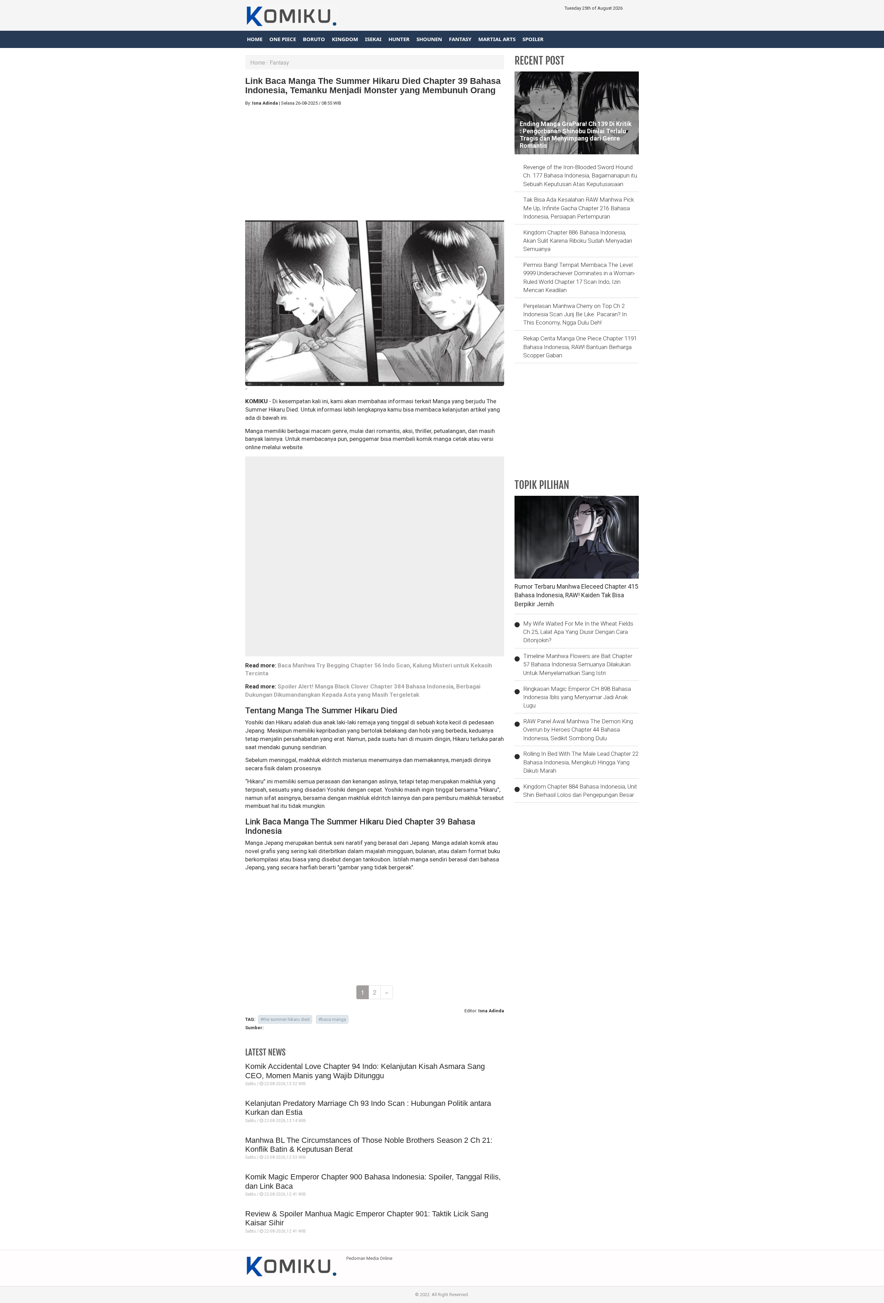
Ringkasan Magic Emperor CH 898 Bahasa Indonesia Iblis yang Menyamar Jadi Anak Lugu (577, 697)
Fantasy (460, 39)
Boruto (314, 39)
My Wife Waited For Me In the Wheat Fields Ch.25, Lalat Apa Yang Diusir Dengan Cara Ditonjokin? (578, 632)
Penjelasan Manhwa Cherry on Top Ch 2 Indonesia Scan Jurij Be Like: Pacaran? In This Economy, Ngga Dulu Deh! (575, 314)
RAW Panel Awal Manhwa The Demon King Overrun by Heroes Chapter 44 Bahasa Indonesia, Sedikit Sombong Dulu (578, 730)
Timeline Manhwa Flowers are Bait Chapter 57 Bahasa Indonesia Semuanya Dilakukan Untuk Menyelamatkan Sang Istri (577, 664)
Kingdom (345, 39)
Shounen (429, 39)
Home (254, 39)
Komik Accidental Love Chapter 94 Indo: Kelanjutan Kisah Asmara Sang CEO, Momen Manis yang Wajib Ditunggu (365, 1071)
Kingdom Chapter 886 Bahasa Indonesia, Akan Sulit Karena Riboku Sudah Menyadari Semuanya (577, 241)
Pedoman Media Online (369, 1258)
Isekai (373, 39)
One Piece (282, 39)
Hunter (399, 39)
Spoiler (533, 39)
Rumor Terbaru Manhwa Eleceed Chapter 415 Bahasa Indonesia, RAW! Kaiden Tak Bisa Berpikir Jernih (576, 595)
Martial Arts (497, 39)
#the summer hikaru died (285, 1019)
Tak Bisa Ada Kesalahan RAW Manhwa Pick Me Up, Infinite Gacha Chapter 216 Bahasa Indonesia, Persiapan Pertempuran (578, 208)
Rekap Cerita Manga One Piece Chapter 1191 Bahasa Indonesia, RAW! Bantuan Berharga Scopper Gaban (580, 347)
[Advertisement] (374, 160)
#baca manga (332, 1019)
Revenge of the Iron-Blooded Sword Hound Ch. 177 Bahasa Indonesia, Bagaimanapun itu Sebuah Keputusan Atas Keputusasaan (580, 175)
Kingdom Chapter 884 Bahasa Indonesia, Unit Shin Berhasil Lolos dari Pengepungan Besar (580, 790)
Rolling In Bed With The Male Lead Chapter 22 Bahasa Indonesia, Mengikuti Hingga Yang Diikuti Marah (580, 762)
